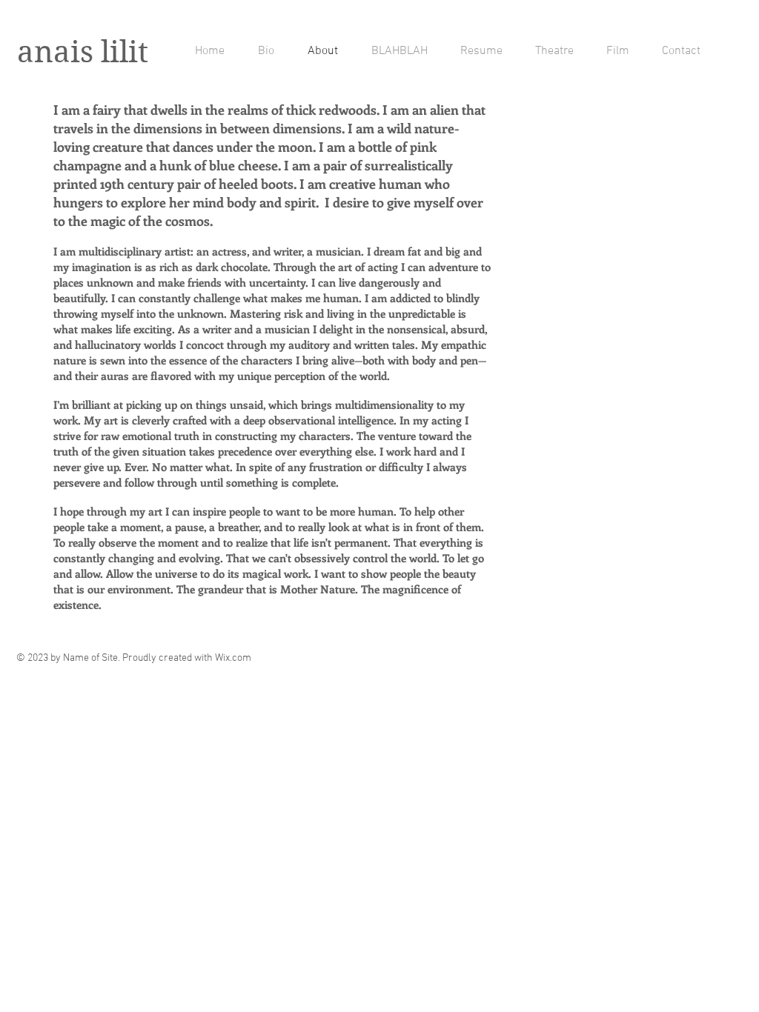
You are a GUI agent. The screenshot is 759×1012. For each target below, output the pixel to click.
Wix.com (233, 658)
